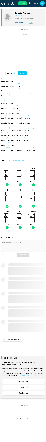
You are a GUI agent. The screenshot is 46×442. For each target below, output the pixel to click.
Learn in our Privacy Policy (31, 375)
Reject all (24, 387)
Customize (23, 393)
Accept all (23, 381)
